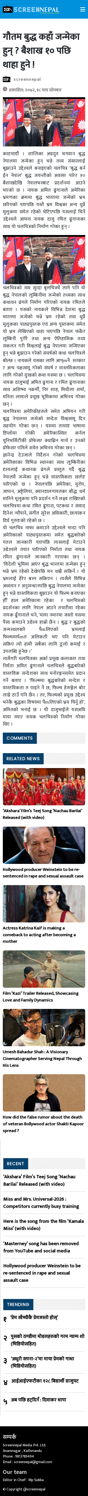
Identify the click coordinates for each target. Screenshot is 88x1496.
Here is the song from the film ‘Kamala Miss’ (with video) (43, 1225)
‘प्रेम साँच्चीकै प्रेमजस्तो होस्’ (34, 1318)
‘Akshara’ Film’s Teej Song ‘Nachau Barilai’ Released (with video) (39, 1180)
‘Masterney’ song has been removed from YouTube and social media (41, 1247)
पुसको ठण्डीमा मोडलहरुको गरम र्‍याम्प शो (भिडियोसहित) (47, 1340)
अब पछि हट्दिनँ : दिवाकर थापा (38, 1400)
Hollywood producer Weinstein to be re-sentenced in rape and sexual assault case (42, 1273)
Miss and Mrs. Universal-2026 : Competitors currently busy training (41, 1202)
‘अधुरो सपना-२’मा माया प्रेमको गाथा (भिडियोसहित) (42, 1362)
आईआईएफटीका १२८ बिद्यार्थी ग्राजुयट (45, 1381)
